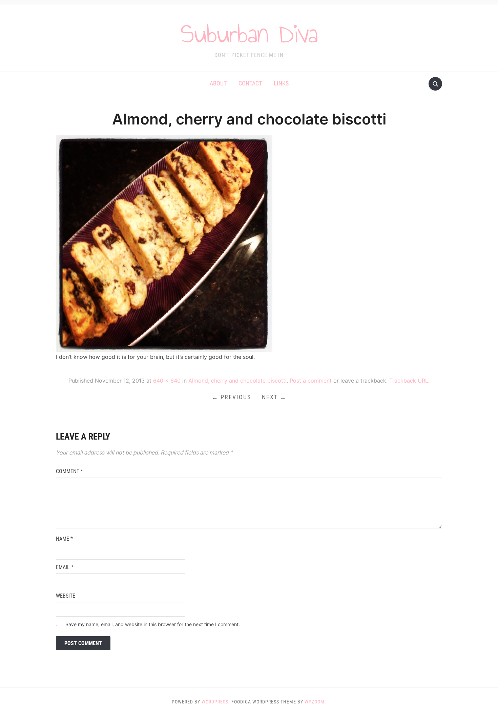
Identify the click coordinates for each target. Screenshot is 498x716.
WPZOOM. (315, 701)
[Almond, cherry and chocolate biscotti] (164, 242)
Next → (274, 397)
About (218, 83)
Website (65, 596)
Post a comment (311, 380)
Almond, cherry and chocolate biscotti (237, 380)
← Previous (231, 397)
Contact (250, 83)
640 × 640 (167, 380)
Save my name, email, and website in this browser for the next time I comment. (152, 624)
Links (281, 83)
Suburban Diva (249, 33)
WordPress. (216, 701)
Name (64, 539)
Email (65, 567)
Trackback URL (408, 380)
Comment (69, 471)
